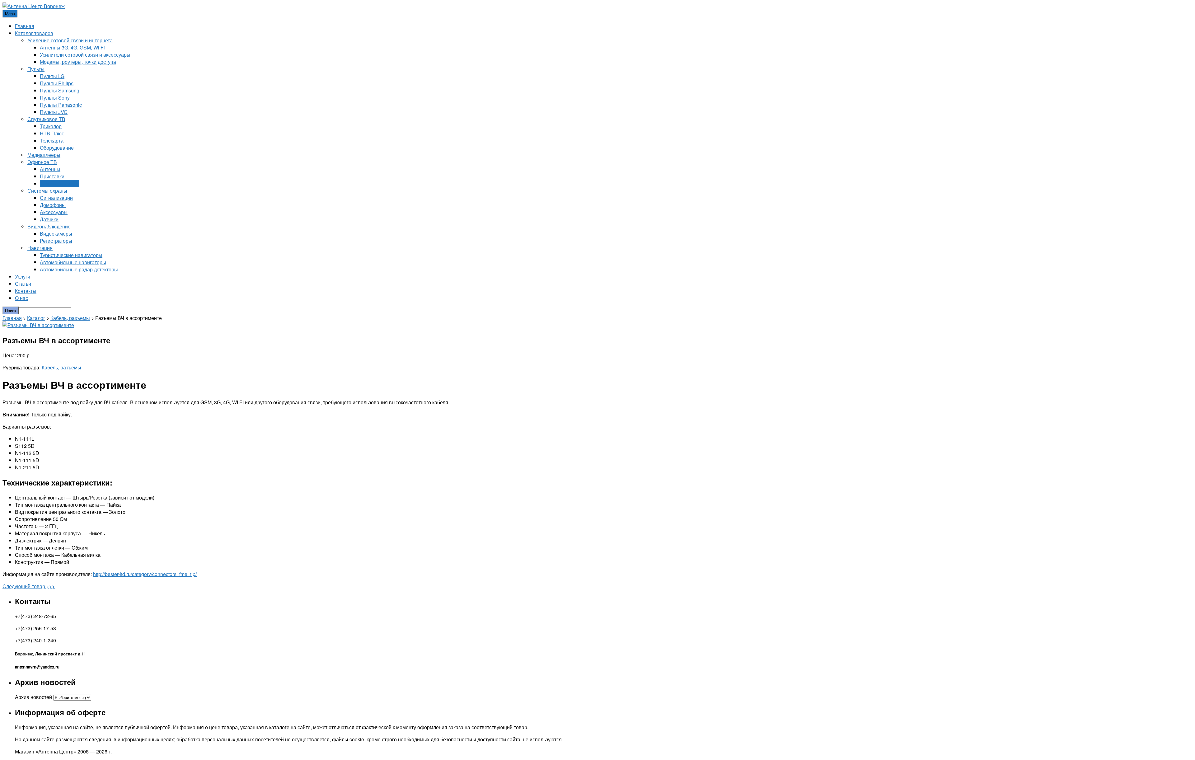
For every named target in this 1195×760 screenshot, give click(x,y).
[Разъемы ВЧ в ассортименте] (38, 325)
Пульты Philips (56, 83)
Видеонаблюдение (49, 226)
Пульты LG (52, 76)
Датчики (49, 219)
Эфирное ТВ (42, 162)
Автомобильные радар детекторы (79, 269)
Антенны (50, 169)
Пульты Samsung (59, 90)
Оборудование (57, 147)
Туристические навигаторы (71, 255)
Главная (24, 26)
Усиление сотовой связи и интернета (70, 40)
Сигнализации (56, 197)
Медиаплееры (43, 154)
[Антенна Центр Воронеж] (33, 6)
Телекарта (51, 140)
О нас (21, 298)
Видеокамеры (56, 233)
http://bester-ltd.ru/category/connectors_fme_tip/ (145, 574)
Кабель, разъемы (59, 183)
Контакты (25, 290)
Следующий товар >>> (28, 586)
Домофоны (53, 205)
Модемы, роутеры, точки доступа (78, 61)
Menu (10, 13)
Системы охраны (47, 190)
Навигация (40, 247)
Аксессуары (54, 212)
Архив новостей (33, 697)
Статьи (23, 283)
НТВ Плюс (52, 133)
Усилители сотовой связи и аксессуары (85, 54)
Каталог (36, 317)
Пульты (36, 69)
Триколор (51, 126)
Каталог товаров (34, 33)
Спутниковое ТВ (46, 119)
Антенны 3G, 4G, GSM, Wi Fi (72, 47)
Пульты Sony (55, 97)
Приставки (52, 176)
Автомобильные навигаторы (73, 262)
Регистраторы (56, 240)
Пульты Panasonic (61, 104)
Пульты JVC (54, 111)
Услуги (22, 276)
